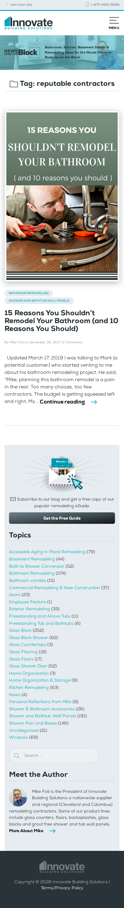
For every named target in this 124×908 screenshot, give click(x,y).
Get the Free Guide (61, 518)
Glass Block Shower (28, 637)
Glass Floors (21, 659)
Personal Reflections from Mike (40, 702)
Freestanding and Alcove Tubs (39, 616)
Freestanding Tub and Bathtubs (41, 623)
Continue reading (62, 401)
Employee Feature (27, 602)
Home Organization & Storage (39, 680)
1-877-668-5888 (104, 4)
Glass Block (20, 630)
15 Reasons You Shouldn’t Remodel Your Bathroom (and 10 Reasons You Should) (61, 321)
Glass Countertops (27, 644)
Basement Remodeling (32, 559)
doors (14, 595)
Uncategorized (24, 730)
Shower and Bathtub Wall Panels (39, 301)
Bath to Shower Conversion (36, 566)
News (14, 695)
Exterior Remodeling (29, 609)
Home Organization (29, 673)
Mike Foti (16, 342)
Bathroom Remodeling (28, 293)
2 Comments (72, 342)
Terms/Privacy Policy (62, 887)
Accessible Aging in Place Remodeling (47, 552)
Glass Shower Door (28, 666)
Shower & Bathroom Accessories (42, 709)
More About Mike (26, 830)
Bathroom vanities (27, 580)
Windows (18, 737)
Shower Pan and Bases (33, 723)
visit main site (20, 4)
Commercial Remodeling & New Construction (54, 588)
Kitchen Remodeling (29, 687)
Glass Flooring (23, 652)
